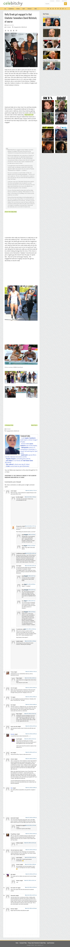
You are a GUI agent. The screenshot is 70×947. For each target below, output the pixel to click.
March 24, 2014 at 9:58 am (30, 864)
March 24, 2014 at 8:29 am (31, 733)
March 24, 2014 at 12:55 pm (29, 545)
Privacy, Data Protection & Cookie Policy (37, 943)
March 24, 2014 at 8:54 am (31, 833)
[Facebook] (55, 8)
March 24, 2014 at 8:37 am (31, 752)
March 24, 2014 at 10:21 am (30, 880)
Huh (12, 788)
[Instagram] (53, 8)
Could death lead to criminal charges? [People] (28, 440)
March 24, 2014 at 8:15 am (31, 726)
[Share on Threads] (13, 31)
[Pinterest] (63, 8)
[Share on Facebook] (5, 31)
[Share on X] (8, 31)
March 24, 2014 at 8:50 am (31, 817)
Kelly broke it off (28, 115)
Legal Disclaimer (50, 943)
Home (17, 943)
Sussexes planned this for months (50, 39)
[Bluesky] (48, 8)
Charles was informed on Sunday (50, 50)
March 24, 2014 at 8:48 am (31, 787)
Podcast (30, 9)
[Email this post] (16, 31)
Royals (18, 9)
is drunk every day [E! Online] (17, 464)
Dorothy (12, 734)
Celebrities (11, 9)
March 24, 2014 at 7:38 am (30, 496)
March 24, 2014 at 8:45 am (31, 758)
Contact (52, 1)
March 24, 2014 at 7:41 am (31, 671)
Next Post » (34, 425)
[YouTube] (60, 8)
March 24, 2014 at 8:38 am (29, 584)
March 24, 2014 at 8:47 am (29, 589)
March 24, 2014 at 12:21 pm (30, 842)
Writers (58, 1)
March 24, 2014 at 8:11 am (30, 565)
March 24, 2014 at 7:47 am (30, 526)
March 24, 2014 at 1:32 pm (30, 825)
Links (35, 9)
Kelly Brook (24, 27)
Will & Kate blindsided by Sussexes (51, 28)
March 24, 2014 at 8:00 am (30, 553)
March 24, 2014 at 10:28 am (30, 629)
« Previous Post (9, 425)
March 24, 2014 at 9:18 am (29, 611)
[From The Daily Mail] (11, 212)
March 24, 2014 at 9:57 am (31, 874)
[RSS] (65, 8)
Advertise (64, 1)
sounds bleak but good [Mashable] (17, 466)
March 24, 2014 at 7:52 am (29, 534)
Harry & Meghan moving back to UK (51, 17)
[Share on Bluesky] (11, 31)
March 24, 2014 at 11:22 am (30, 713)
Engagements (17, 27)
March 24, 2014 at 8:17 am (29, 575)
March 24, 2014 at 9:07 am (29, 600)
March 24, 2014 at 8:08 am (31, 704)
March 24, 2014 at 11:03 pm (31, 908)
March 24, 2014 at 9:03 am (30, 857)
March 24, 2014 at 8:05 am (31, 687)
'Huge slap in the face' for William (50, 61)
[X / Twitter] (50, 8)
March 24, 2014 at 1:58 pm (30, 641)
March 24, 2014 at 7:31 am (31, 490)
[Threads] (58, 8)
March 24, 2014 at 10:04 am (31, 887)
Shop (23, 9)
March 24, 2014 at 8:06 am (31, 696)
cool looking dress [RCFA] (18, 458)
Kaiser (9, 27)
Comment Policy (23, 943)
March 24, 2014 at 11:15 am (30, 738)
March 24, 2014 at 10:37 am (31, 895)
